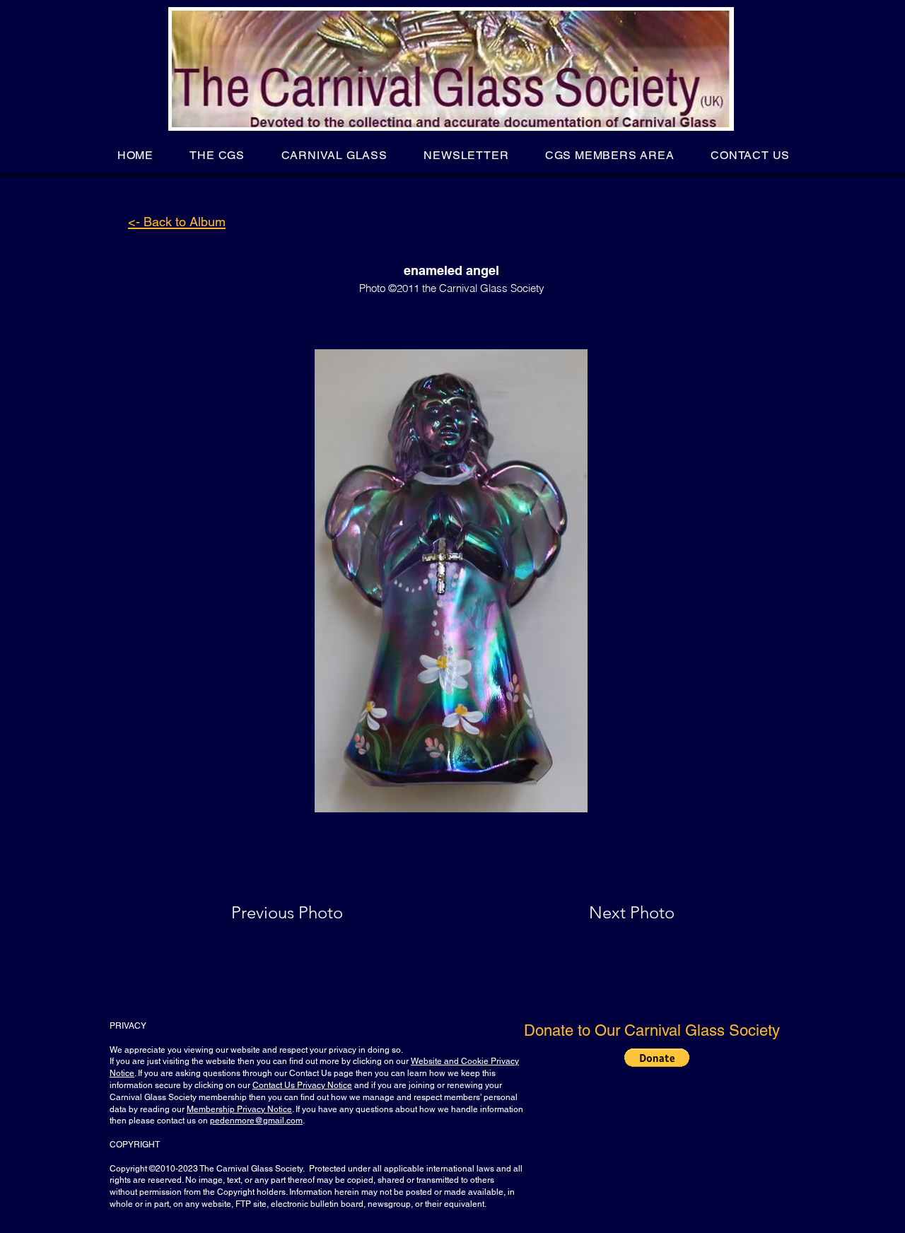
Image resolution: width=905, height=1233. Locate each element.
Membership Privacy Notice (239, 1109)
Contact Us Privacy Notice (302, 1085)
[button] (217, 155)
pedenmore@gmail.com (256, 1121)
